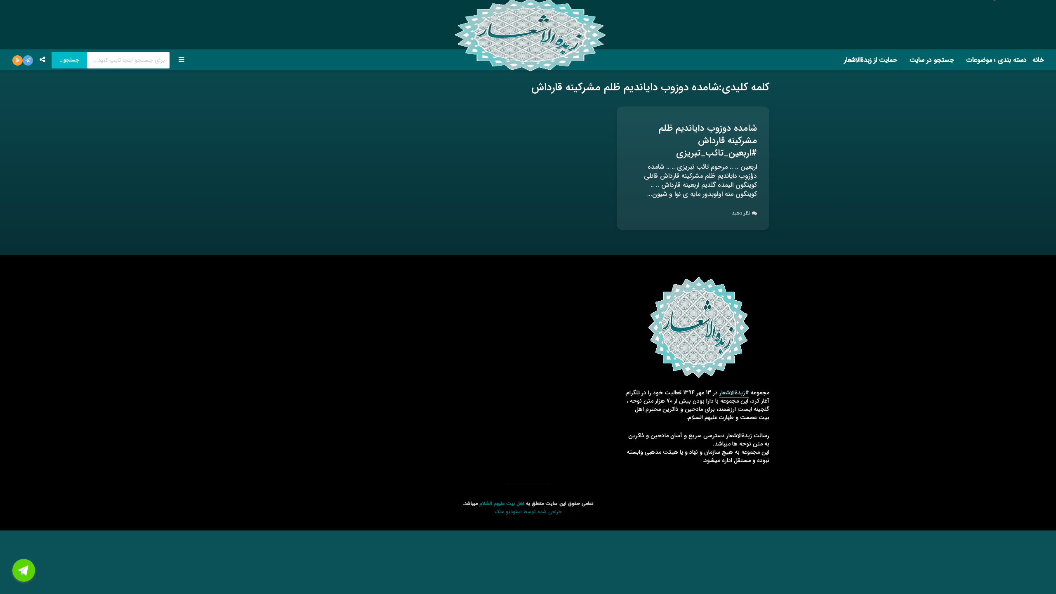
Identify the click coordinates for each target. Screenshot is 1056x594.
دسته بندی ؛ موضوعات (996, 60)
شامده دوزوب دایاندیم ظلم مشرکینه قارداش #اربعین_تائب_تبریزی (708, 140)
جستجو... (69, 60)
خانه (1038, 60)
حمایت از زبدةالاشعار (870, 60)
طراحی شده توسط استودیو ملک (528, 512)
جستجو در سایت (932, 60)
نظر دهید (741, 213)
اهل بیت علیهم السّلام (501, 503)
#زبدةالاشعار (734, 392)
